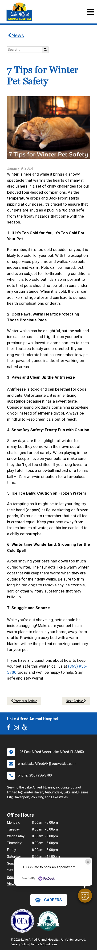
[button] (85, 895)
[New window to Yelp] (25, 728)
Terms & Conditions (44, 944)
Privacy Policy (20, 944)
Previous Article (25, 701)
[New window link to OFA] (23, 921)
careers (53, 899)
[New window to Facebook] (10, 728)
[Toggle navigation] (90, 12)
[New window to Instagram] (17, 728)
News (17, 35)
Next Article (75, 701)
